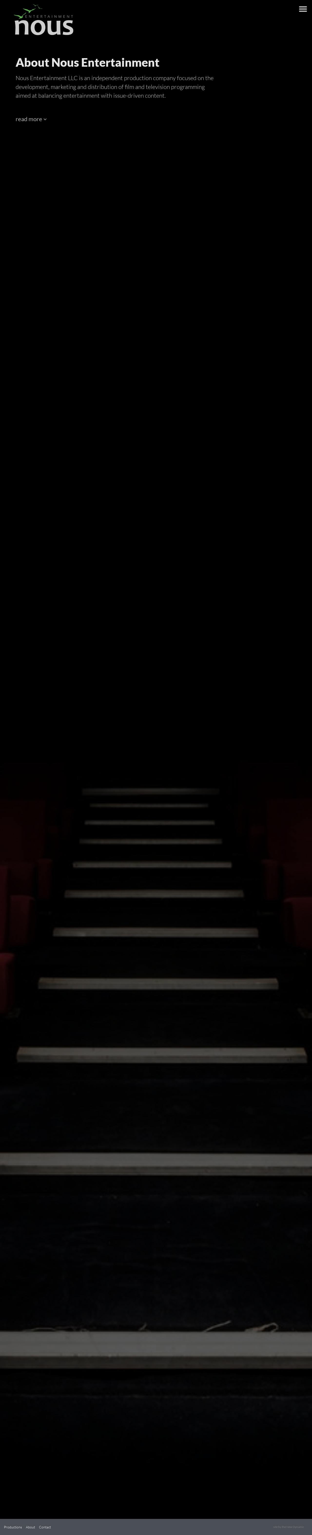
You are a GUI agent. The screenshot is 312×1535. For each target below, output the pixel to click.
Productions (13, 1527)
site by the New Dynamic (288, 1527)
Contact (45, 1527)
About (30, 1527)
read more (29, 118)
